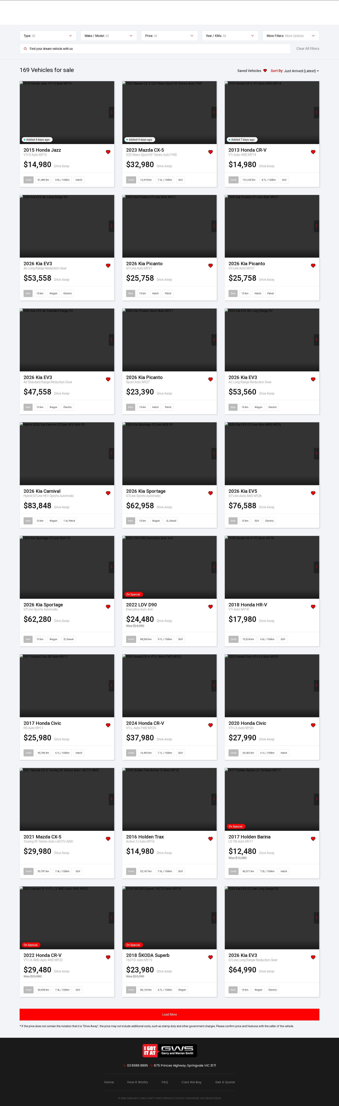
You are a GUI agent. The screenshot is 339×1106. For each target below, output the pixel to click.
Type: (27, 36)
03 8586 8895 (137, 1065)
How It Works (137, 1082)
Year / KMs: (214, 36)
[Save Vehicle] (108, 153)
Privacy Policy (174, 1098)
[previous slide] (22, 112)
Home (109, 1082)
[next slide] (111, 112)
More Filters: (275, 36)
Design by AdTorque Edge (203, 1098)
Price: (149, 36)
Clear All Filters (307, 49)
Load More (169, 1014)
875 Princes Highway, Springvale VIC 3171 (185, 1065)
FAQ (165, 1082)
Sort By (276, 71)
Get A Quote (225, 1082)
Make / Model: (95, 36)
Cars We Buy (191, 1082)
